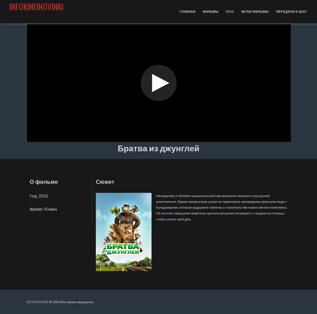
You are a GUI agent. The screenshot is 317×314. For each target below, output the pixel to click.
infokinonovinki (36, 6)
